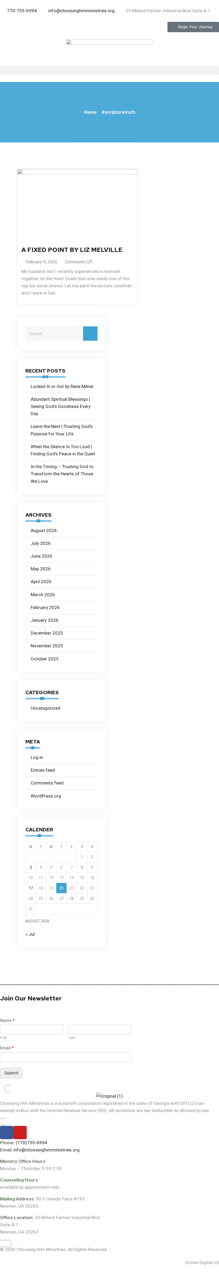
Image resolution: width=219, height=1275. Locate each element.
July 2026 (41, 543)
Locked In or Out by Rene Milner (62, 386)
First (3, 1038)
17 (31, 888)
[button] (109, 70)
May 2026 (41, 568)
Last (71, 1038)
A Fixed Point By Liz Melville (71, 250)
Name (7, 1020)
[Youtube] (20, 1132)
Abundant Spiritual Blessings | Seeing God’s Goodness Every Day (61, 406)
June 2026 (41, 556)
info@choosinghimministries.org (46, 1150)
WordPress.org (46, 796)
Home (90, 112)
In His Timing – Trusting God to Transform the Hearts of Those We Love (62, 474)
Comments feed (47, 783)
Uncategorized (45, 708)
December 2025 (47, 633)
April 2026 (41, 581)
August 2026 (44, 530)
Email (7, 1048)
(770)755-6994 (31, 1142)
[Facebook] (6, 1132)
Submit (11, 1073)
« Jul (30, 934)
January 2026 (44, 620)
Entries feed (43, 770)
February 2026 (45, 607)
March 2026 (43, 594)
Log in (37, 757)
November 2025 (47, 645)
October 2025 (45, 658)
